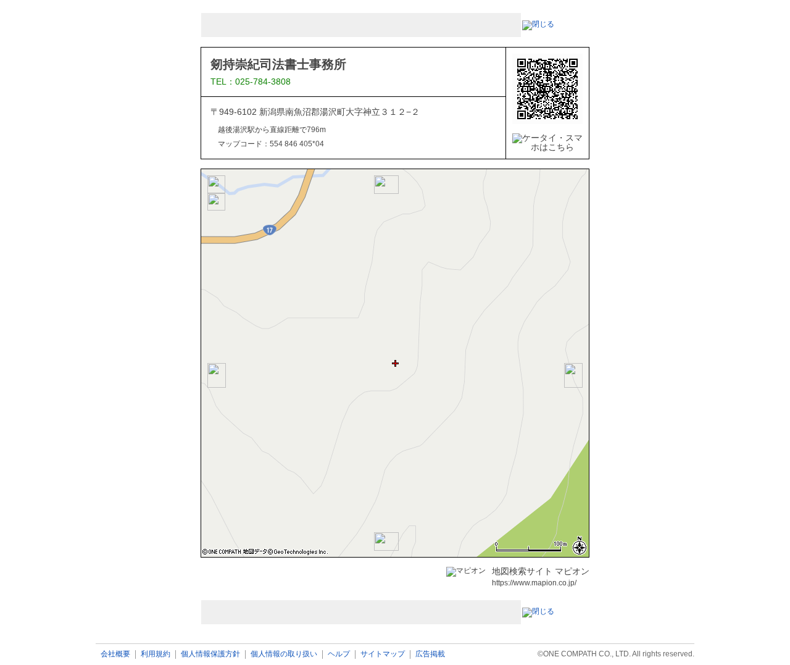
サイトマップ (382, 654)
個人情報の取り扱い (284, 654)
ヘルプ (339, 654)
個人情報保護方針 (210, 654)
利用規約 (155, 654)
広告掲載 (430, 654)
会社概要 (115, 654)
